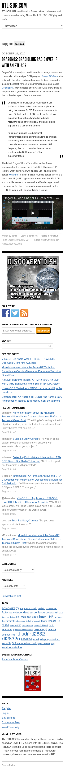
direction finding (8, 617)
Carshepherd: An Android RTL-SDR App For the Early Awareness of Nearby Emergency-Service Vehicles (32, 398)
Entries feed (8, 717)
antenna (49, 608)
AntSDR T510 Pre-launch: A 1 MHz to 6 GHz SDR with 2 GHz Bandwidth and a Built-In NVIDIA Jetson (31, 381)
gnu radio (21, 616)
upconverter (44, 643)
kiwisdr (28, 621)
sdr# (36, 639)
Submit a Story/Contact (26, 438)
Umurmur (13, 174)
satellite (26, 638)
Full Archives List (11, 596)
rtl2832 (5, 243)
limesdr (52, 620)
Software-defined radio (24, 643)
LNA (58, 621)
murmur (48, 239)
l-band (44, 620)
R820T (45, 625)
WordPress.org (10, 727)
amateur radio (30, 608)
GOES (30, 616)
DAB (61, 612)
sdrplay (45, 639)
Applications (14, 239)
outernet (13, 625)
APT (55, 608)
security (6, 643)
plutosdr (38, 625)
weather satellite (12, 647)
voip (20, 243)
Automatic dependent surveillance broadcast (30, 612)
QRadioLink (7, 87)
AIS (21, 608)
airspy (14, 607)
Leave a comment (29, 235)
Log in (5, 713)
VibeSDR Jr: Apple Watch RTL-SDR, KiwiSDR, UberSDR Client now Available (28, 360)
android (41, 608)
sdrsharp (55, 639)
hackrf (43, 616)
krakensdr (36, 621)
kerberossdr (20, 621)
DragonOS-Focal (50, 76)
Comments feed (11, 722)
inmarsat (10, 620)
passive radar (27, 625)
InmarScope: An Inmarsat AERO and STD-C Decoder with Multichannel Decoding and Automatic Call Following (32, 479)
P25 (19, 625)
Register (6, 708)
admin (15, 235)
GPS (36, 617)
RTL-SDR (25, 239)
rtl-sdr (56, 239)
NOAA (5, 625)
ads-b (6, 608)
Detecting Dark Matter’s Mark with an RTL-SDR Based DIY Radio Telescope (31, 459)
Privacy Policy (8, 765)
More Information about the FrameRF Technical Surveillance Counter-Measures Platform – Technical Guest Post (31, 371)
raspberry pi (40, 629)
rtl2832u (13, 243)
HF (51, 616)
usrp (52, 643)
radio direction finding (24, 629)
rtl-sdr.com (14, 5)
